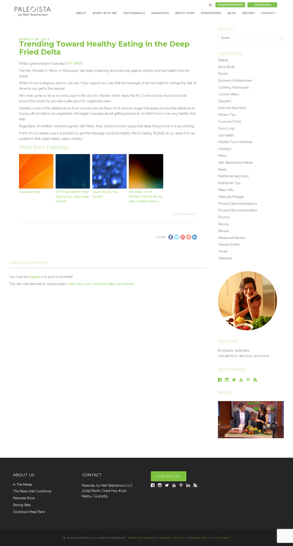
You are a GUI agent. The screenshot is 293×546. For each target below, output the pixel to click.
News (222, 169)
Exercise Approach (232, 108)
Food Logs (226, 128)
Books (223, 73)
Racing (223, 224)
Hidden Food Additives (235, 142)
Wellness (225, 258)
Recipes (248, 13)
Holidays (224, 149)
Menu (222, 156)
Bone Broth (226, 67)
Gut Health (226, 135)
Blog (232, 13)
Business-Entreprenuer (235, 80)
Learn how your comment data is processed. (101, 284)
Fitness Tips (227, 114)
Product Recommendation (238, 210)
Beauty (223, 60)
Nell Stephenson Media (235, 162)
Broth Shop (185, 13)
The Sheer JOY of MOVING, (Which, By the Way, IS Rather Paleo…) (145, 196)
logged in (36, 277)
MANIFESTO (160, 13)
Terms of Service (142, 538)
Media (224, 393)
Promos (224, 217)
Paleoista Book (24, 498)
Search (210, 5)
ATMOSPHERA (211, 13)
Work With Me (105, 13)
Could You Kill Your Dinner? (105, 194)
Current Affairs (228, 94)
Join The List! (169, 476)
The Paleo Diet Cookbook (32, 491)
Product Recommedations (237, 203)
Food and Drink (229, 121)
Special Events (229, 244)
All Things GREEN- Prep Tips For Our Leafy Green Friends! (72, 196)
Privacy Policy (172, 538)
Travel (222, 251)
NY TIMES (75, 63)
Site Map (223, 538)
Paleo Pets (226, 190)
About (81, 13)
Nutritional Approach (233, 176)
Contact (268, 13)
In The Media (22, 484)
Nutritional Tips (229, 183)
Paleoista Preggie (231, 197)
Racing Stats (22, 505)
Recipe (223, 231)
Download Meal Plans (29, 512)
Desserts (224, 101)
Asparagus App (29, 192)
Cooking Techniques (233, 87)
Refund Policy (200, 538)
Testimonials (134, 13)
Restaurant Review (231, 238)
